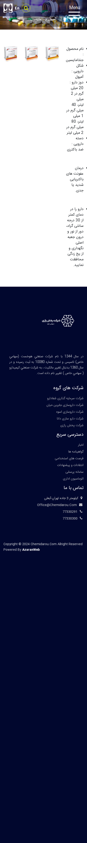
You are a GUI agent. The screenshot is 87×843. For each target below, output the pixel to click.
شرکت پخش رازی (72, 425)
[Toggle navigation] (76, 12)
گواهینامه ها (76, 452)
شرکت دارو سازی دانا (70, 419)
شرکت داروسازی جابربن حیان (65, 405)
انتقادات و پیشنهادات (70, 465)
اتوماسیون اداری (73, 479)
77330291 (70, 511)
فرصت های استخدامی (69, 458)
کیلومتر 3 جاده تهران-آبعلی (61, 498)
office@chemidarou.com (57, 505)
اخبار (81, 445)
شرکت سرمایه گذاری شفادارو (65, 398)
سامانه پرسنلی (74, 472)
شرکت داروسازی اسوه (70, 412)
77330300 (70, 518)
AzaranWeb (31, 549)
